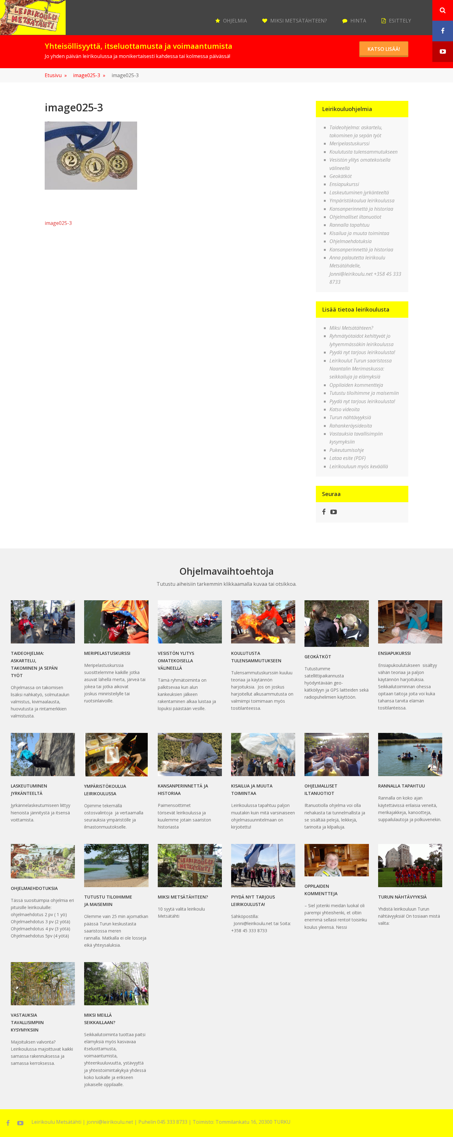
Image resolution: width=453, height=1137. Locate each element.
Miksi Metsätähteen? (298, 20)
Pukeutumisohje (346, 450)
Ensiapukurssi (344, 184)
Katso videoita (344, 409)
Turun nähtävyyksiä (350, 417)
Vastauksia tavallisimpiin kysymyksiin (27, 1022)
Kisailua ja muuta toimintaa (359, 233)
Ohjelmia (235, 20)
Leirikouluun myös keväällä (358, 466)
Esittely (400, 20)
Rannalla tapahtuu (349, 224)
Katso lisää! (384, 49)
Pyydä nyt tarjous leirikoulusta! (362, 352)
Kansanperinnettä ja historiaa (361, 208)
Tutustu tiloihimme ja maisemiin (364, 393)
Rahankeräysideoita (350, 425)
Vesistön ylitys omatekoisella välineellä (176, 660)
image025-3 (89, 75)
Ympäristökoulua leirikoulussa (361, 200)
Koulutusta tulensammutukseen (363, 151)
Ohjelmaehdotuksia (350, 241)
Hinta (358, 20)
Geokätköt (340, 176)
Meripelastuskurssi (349, 143)
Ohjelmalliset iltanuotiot (355, 216)
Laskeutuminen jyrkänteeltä (359, 192)
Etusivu (56, 75)
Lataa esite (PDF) (347, 458)
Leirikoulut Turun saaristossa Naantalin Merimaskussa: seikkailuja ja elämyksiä (360, 368)
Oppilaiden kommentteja (356, 385)
